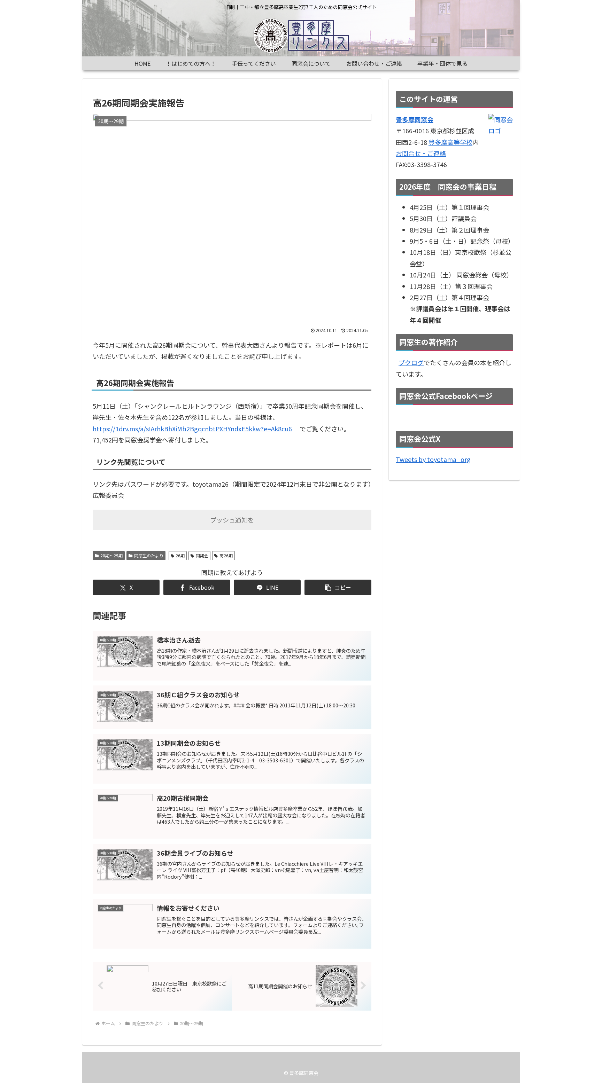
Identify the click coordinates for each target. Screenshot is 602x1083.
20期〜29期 (111, 555)
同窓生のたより (148, 555)
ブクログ (411, 362)
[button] (337, 587)
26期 (180, 555)
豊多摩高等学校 (450, 142)
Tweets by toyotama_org (433, 459)
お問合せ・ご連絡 (421, 153)
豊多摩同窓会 (414, 119)
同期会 (202, 555)
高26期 (226, 555)
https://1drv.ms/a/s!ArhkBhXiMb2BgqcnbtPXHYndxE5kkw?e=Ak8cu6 (192, 428)
